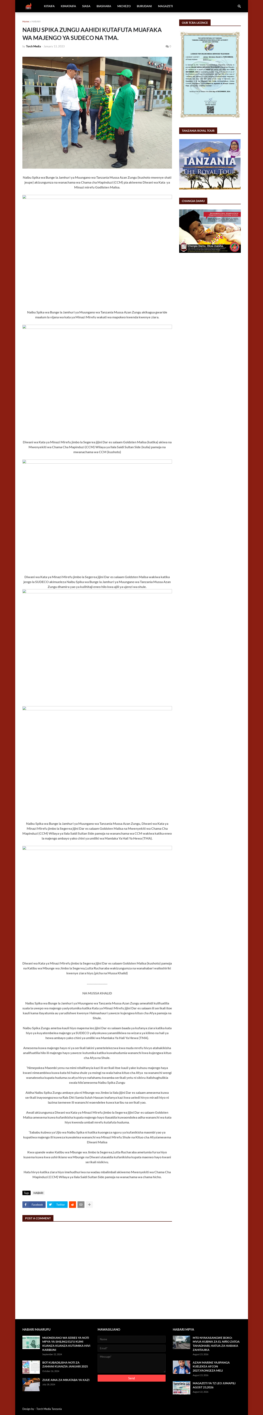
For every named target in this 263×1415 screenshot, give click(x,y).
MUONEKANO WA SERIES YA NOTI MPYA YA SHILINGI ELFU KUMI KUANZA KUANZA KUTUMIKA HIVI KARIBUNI (66, 1343)
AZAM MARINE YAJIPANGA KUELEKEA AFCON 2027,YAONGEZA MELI (211, 1366)
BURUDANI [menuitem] (144, 6)
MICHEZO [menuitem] (124, 6)
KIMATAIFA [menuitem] (68, 6)
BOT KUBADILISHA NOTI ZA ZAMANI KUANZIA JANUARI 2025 (65, 1364)
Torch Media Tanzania (49, 1408)
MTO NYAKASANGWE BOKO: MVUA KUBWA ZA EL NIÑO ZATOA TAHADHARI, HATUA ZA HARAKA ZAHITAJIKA (216, 1343)
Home (25, 21)
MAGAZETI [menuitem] (165, 6)
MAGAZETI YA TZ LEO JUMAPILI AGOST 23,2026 (214, 1385)
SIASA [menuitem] (86, 6)
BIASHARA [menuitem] (104, 6)
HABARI (36, 21)
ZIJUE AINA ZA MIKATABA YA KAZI (65, 1380)
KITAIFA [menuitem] (49, 6)
